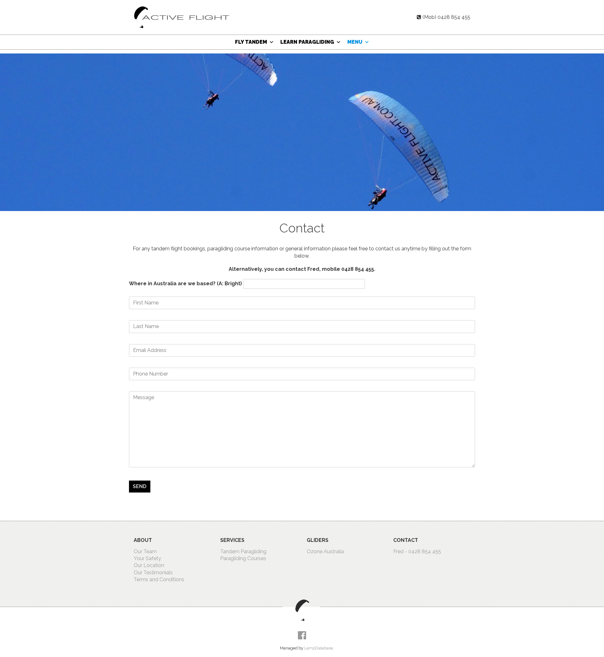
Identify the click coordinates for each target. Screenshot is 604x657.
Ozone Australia (325, 551)
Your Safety (147, 558)
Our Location (149, 565)
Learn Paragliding (307, 42)
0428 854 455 (424, 551)
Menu (354, 42)
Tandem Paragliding (243, 551)
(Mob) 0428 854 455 (446, 17)
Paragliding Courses (243, 558)
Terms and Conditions (159, 579)
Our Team (145, 551)
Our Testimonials (153, 573)
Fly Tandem (251, 42)
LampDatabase (318, 648)
